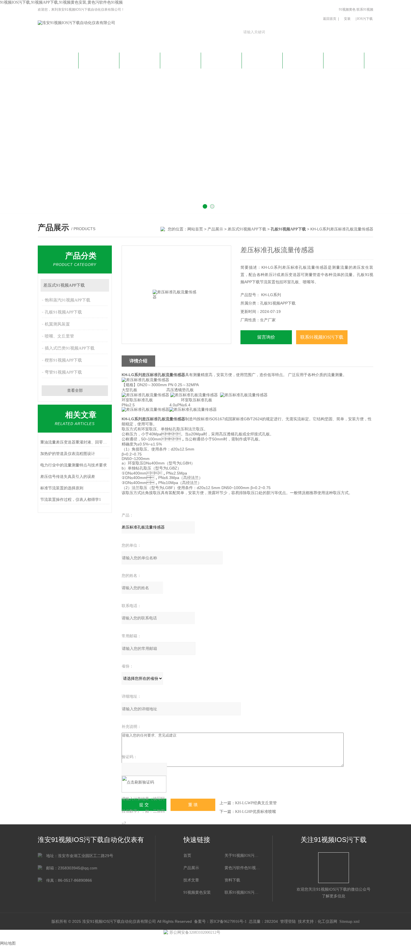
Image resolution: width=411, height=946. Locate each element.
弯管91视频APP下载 (63, 372)
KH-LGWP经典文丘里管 (256, 803)
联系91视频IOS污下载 (364, 14)
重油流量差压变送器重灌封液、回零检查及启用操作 (74, 442)
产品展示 (181, 59)
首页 (187, 855)
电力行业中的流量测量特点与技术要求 (73, 465)
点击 (102, 285)
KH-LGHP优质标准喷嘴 (255, 812)
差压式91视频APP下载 (247, 229)
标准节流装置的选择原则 (61, 488)
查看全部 (75, 390)
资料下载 (262, 59)
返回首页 (329, 19)
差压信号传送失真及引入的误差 (67, 477)
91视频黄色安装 (347, 14)
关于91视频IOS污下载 (99, 63)
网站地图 (8, 943)
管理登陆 (288, 921)
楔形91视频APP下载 (63, 360)
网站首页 (58, 59)
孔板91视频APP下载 (63, 312)
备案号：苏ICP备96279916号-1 (220, 921)
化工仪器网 (327, 921)
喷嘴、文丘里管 (59, 336)
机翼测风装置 (57, 324)
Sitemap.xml (349, 921)
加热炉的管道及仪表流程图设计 (67, 454)
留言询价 (266, 337)
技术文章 (221, 59)
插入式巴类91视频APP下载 (70, 348)
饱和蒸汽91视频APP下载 (67, 300)
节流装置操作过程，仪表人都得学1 (70, 499)
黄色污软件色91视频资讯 (140, 63)
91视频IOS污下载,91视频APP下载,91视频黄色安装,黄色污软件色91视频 (61, 2)
